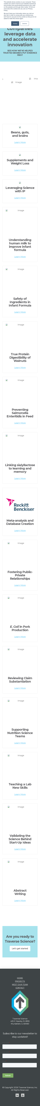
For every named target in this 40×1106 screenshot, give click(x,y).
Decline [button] (24, 23)
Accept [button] (15, 23)
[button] (20, 142)
